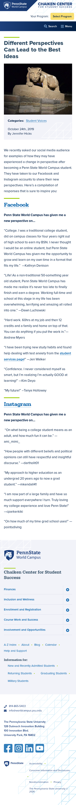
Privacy (57, 782)
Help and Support (15, 651)
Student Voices (36, 120)
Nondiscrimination (39, 782)
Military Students (18, 681)
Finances (10, 589)
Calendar (51, 645)
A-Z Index (10, 645)
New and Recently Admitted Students (31, 666)
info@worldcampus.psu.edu (25, 711)
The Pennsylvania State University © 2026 (48, 790)
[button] (50, 26)
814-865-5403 (17, 706)
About (25, 645)
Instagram (17, 404)
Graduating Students (54, 673)
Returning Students (20, 673)
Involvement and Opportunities (24, 630)
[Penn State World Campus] (22, 555)
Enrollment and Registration (22, 609)
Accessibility (35, 763)
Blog (37, 645)
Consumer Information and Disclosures (49, 770)
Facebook (16, 204)
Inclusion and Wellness (19, 599)
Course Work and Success (21, 620)
